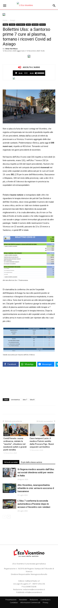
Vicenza (42, 24)
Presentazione (11, 600)
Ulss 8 (32, 400)
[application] (29, 73)
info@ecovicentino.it (33, 592)
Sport (32, 435)
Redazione (34, 600)
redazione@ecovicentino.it (34, 589)
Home (5, 20)
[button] (54, 5)
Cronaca (12, 24)
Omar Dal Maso (11, 49)
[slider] (40, 72)
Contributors (45, 600)
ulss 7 (25, 400)
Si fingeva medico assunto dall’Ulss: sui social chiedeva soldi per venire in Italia (36, 472)
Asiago (12, 20)
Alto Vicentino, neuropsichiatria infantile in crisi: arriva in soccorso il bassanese (36, 488)
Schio (28, 24)
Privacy (45, 602)
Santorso (35, 24)
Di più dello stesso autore (31, 462)
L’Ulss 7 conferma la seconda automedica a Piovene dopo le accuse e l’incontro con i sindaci (34, 503)
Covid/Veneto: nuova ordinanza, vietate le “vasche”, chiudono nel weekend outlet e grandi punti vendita (15, 444)
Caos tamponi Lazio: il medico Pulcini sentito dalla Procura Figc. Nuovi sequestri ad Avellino (42, 442)
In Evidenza (20, 24)
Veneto (6, 435)
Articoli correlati (11, 462)
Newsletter (23, 600)
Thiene (6, 492)
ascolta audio (16, 73)
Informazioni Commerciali (30, 602)
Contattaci (14, 602)
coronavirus (15, 400)
